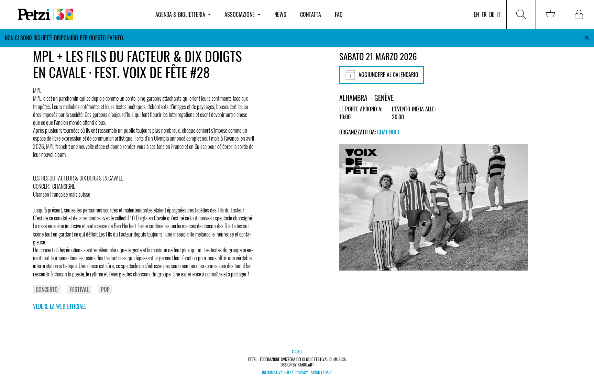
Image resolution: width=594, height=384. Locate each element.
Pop (105, 289)
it (499, 14)
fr (484, 14)
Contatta (310, 14)
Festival (79, 289)
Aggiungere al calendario (388, 74)
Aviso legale (321, 372)
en (476, 14)
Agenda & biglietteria (180, 14)
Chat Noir (388, 132)
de (491, 14)
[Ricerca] (521, 14)
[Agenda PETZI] (79, 14)
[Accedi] (579, 14)
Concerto (47, 289)
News (280, 14)
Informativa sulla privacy (285, 372)
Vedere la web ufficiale (60, 306)
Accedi (297, 351)
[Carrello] (550, 14)
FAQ (339, 14)
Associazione (239, 14)
